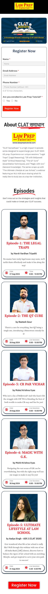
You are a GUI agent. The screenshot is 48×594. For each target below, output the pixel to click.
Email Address (11, 71)
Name (6, 59)
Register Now (12, 108)
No (16, 100)
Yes (8, 100)
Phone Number (11, 82)
